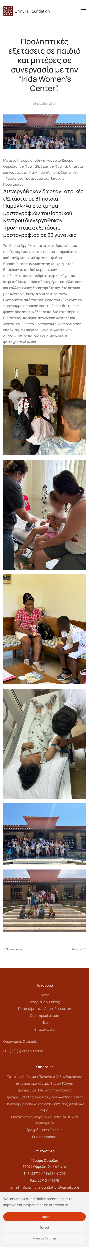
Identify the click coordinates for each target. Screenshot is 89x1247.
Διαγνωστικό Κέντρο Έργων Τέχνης (44, 1083)
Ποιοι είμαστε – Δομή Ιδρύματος (44, 1008)
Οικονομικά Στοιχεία (20, 1041)
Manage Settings (44, 1238)
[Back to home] (26, 11)
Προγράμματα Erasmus (44, 1129)
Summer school (44, 1136)
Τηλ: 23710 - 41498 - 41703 (45, 1173)
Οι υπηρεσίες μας (44, 1015)
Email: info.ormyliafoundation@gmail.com (44, 1187)
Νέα (44, 1022)
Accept (45, 1217)
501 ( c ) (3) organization (23, 1051)
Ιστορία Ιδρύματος (44, 1002)
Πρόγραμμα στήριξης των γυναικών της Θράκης (45, 1097)
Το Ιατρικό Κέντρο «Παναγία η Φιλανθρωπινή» (44, 1076)
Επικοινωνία (44, 1029)
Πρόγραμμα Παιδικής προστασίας (45, 1090)
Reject (44, 1227)
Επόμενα (77, 949)
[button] (83, 11)
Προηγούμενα (15, 949)
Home (44, 995)
